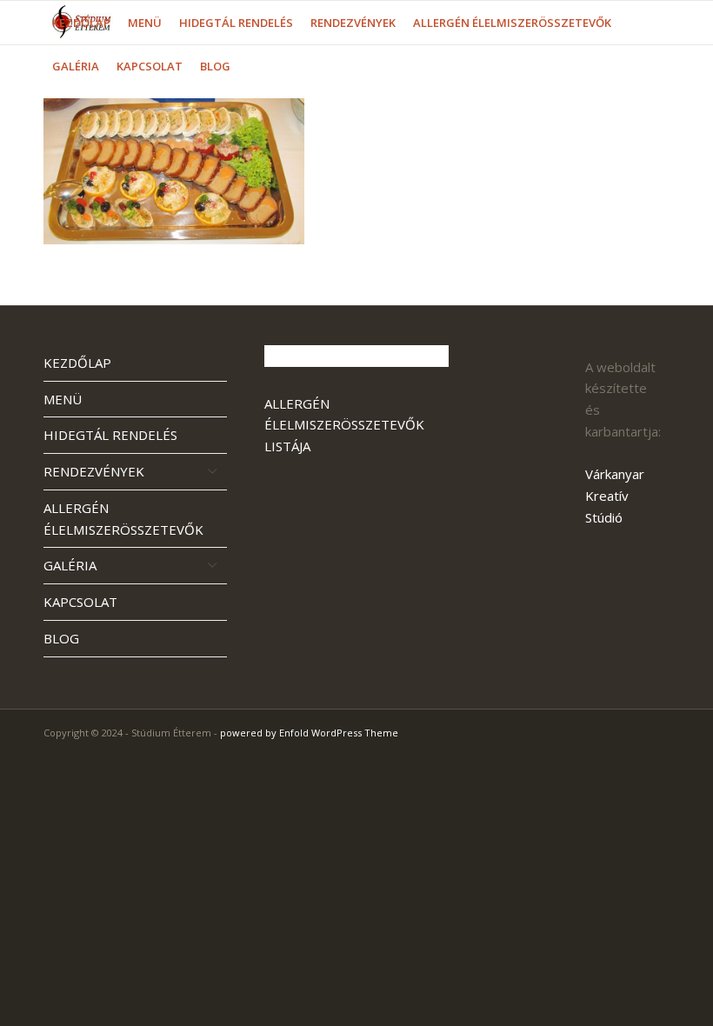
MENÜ (62, 399)
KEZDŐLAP (77, 362)
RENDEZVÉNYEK (93, 471)
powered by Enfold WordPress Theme (309, 732)
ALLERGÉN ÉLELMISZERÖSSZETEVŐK (123, 518)
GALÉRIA (70, 565)
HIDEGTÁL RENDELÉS (110, 434)
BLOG (61, 638)
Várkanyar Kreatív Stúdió (614, 495)
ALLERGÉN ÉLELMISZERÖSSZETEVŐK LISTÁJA (344, 425)
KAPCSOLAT (80, 601)
